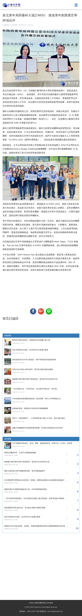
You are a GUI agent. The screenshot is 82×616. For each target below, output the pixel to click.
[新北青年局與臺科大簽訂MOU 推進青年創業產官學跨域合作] (33, 311)
